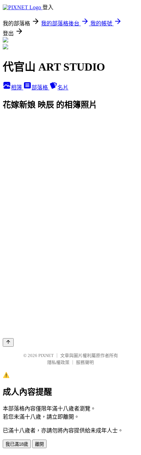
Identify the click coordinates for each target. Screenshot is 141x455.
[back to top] (8, 342)
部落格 (40, 87)
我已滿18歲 (16, 444)
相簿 (17, 87)
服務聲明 (85, 362)
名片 (62, 87)
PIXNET (46, 355)
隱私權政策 (58, 362)
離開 (39, 444)
